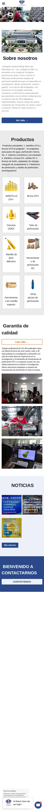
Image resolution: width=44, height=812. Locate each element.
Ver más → (22, 120)
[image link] (22, 3)
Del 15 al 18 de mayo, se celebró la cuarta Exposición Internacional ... (32, 504)
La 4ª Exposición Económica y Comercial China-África (11, 506)
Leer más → (22, 342)
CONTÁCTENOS (22, 581)
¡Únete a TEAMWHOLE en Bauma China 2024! (11, 529)
